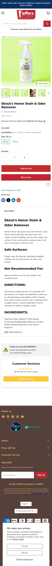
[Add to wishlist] (48, 185)
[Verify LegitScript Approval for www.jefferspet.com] (16, 427)
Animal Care (21, 37)
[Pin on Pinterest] (19, 200)
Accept (25, 546)
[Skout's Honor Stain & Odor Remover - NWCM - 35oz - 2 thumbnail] (15, 93)
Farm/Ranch (11, 37)
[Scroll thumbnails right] (48, 93)
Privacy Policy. (18, 539)
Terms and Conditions (37, 493)
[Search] (47, 24)
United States (24, 511)
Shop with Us (8, 447)
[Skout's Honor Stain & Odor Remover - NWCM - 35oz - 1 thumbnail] (5, 93)
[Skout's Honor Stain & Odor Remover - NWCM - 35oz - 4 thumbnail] (33, 93)
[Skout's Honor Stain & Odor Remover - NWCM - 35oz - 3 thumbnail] (24, 93)
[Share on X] (8, 200)
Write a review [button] (26, 378)
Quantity (4, 151)
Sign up (41, 474)
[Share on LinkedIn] (13, 200)
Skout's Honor (10, 111)
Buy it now (26, 177)
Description (9, 211)
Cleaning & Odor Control (36, 37)
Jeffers (4, 440)
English (25, 504)
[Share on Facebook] (3, 200)
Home (4, 37)
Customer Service (10, 454)
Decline (25, 553)
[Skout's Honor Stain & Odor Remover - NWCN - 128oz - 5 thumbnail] (41, 93)
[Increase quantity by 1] (24, 157)
